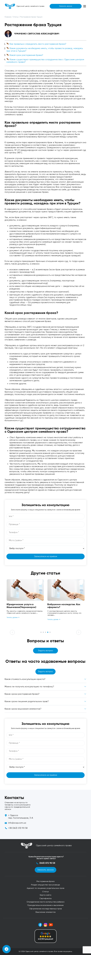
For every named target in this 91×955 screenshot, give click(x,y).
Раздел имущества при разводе (45, 885)
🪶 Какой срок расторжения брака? (24, 55)
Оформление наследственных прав (45, 909)
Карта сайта (45, 895)
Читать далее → (13, 617)
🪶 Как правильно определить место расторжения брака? (36, 44)
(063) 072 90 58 (47, 863)
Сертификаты (45, 899)
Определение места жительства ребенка (45, 902)
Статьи (45, 892)
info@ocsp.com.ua (17, 823)
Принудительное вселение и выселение (45, 905)
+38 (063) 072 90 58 (17, 828)
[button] (43, 632)
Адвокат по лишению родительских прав (45, 888)
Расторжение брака (45, 881)
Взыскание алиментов (45, 912)
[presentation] (12, 632)
